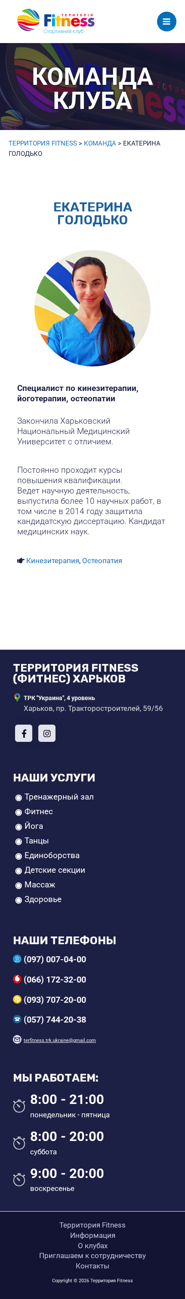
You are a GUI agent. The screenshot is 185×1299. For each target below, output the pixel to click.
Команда (100, 143)
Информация (92, 1235)
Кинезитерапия (52, 560)
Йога (34, 826)
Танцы (37, 841)
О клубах (93, 1245)
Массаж (40, 885)
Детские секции (55, 870)
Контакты (92, 1266)
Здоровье (43, 899)
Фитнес (39, 811)
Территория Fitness (43, 143)
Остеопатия (102, 560)
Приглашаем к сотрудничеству (92, 1255)
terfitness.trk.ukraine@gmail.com (60, 1040)
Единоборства (52, 855)
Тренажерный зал (59, 797)
